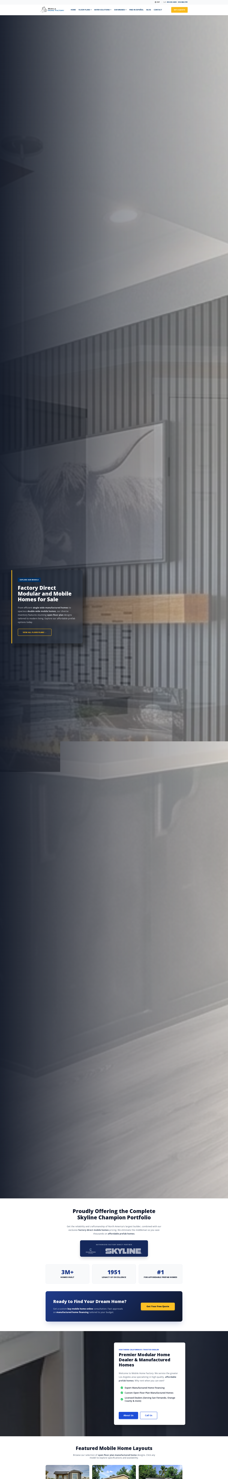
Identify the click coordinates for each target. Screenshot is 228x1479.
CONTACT (158, 10)
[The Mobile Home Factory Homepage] (52, 9)
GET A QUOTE (179, 10)
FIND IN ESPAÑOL (136, 10)
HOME (73, 10)
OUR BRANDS (119, 10)
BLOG (148, 10)
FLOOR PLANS (84, 10)
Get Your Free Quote (158, 1306)
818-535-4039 (171, 2)
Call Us (148, 1415)
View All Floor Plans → (35, 632)
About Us (128, 1415)
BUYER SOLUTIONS (102, 10)
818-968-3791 (183, 2)
